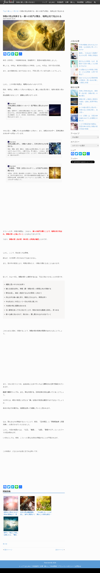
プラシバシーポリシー (66, 566)
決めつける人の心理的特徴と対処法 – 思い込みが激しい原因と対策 (88, 80)
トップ (44, 2)
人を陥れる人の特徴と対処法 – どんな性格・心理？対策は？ (88, 71)
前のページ (8, 550)
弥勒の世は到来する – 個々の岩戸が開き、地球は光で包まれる (32, 16)
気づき (5, 544)
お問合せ (88, 2)
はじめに (52, 2)
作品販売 (60, 2)
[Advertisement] (34, 201)
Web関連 (80, 2)
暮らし (72, 2)
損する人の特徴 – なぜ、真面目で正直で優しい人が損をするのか (88, 63)
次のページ (59, 550)
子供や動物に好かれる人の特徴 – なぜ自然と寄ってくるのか (88, 47)
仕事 (66, 2)
